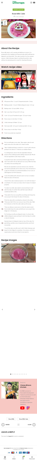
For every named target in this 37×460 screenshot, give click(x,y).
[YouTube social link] (34, 2)
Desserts (16, 9)
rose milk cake (23, 419)
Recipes (21, 9)
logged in (10, 436)
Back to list (18, 424)
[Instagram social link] (31, 2)
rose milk (11, 419)
